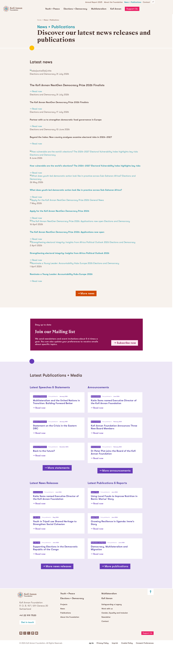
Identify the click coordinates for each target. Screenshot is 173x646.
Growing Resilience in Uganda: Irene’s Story (112, 523)
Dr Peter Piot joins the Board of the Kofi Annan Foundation (113, 452)
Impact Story (95, 492)
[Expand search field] (153, 1)
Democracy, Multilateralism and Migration (109, 548)
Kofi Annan (115, 9)
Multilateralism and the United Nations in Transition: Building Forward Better (56, 402)
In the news (36, 517)
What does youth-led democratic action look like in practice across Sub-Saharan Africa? (76, 190)
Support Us (132, 9)
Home (39, 20)
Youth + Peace (52, 9)
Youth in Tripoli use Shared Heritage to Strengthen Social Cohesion (54, 523)
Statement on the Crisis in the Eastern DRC (55, 427)
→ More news (86, 293)
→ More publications (115, 566)
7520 (27, 615)
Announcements (95, 396)
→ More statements (57, 467)
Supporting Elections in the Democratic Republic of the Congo (55, 548)
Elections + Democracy (75, 9)
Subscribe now (126, 342)
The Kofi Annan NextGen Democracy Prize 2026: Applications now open (67, 232)
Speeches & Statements (40, 396)
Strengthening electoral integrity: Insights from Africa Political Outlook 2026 (69, 253)
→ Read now (36, 91)
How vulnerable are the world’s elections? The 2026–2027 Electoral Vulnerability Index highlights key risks (85, 165)
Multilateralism (98, 9)
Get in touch (27, 622)
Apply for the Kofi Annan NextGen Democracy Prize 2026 (59, 211)
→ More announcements (115, 470)
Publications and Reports (98, 542)
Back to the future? (44, 451)
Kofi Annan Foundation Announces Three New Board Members (114, 427)
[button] (52, 9)
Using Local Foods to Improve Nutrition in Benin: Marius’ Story (114, 497)
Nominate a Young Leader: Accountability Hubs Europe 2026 (61, 274)
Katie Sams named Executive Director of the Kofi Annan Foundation (114, 402)
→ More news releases (57, 566)
